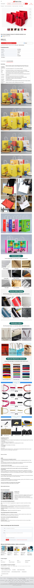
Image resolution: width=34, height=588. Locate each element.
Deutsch (21, 580)
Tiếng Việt (23, 581)
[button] (1, 1)
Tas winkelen (14, 569)
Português (24, 580)
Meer (1, 575)
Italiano (28, 580)
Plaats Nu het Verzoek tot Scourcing (22, 539)
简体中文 (7, 580)
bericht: (4, 532)
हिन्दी (14, 581)
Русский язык (31, 580)
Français (15, 580)
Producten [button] (9, 3)
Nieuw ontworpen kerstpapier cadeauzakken (16, 553)
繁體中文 (10, 580)
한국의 (5, 581)
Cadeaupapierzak (24, 571)
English (4, 580)
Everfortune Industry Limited (6, 35)
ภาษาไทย (17, 581)
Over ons (1, 578)
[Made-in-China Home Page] (17, 1)
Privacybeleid (15, 578)
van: (4, 528)
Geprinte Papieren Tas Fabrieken (5, 571)
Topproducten (27, 578)
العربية (8, 581)
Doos (1, 560)
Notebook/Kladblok (27, 560)
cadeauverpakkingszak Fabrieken (16, 571)
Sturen (7, 539)
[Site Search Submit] (26, 4)
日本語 (12, 580)
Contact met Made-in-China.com (21, 578)
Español (18, 580)
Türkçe (19, 581)
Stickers (18, 560)
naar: (4, 530)
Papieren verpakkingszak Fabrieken (6, 569)
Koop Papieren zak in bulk (4, 573)
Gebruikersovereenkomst (9, 578)
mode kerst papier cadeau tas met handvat (23, 553)
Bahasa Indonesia (27, 581)
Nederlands (11, 581)
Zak (9, 560)
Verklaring (4, 578)
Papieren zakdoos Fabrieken (21, 569)
